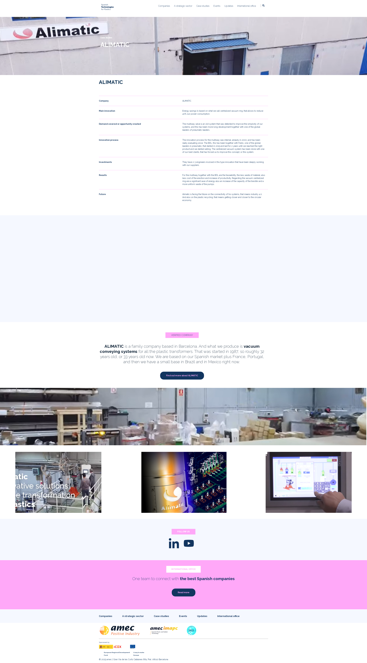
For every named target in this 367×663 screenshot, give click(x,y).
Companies (105, 616)
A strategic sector (133, 616)
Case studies (106, 37)
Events (183, 616)
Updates (202, 616)
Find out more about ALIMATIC (182, 375)
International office (228, 616)
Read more (183, 592)
